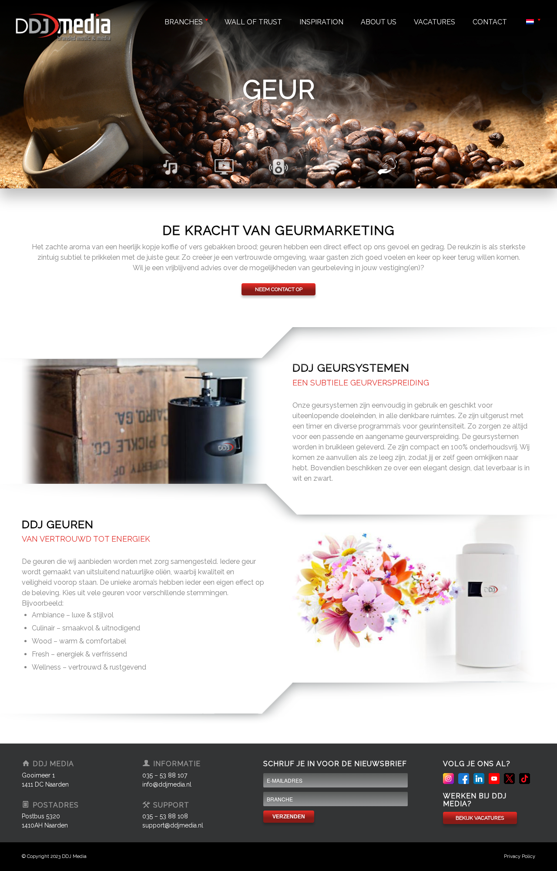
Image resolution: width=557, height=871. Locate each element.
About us (378, 22)
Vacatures (434, 22)
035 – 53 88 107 (164, 775)
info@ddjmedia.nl (166, 784)
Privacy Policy (519, 856)
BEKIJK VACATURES (480, 818)
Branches (183, 22)
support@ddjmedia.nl (172, 825)
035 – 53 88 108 (165, 816)
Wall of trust (253, 22)
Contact (490, 22)
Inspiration (321, 22)
